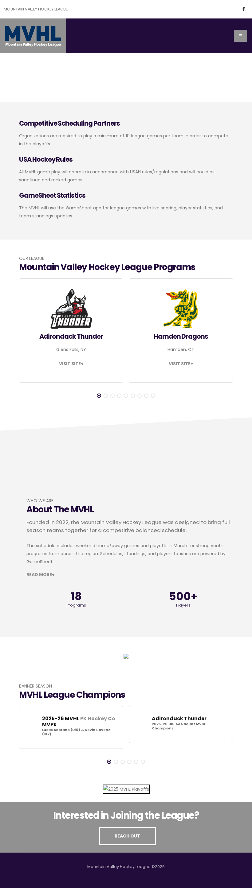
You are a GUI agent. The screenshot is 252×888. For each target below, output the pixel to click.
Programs (76, 605)
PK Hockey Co (97, 718)
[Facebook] (243, 9)
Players (183, 605)
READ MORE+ (40, 574)
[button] (99, 395)
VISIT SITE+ (71, 364)
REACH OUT (127, 836)
